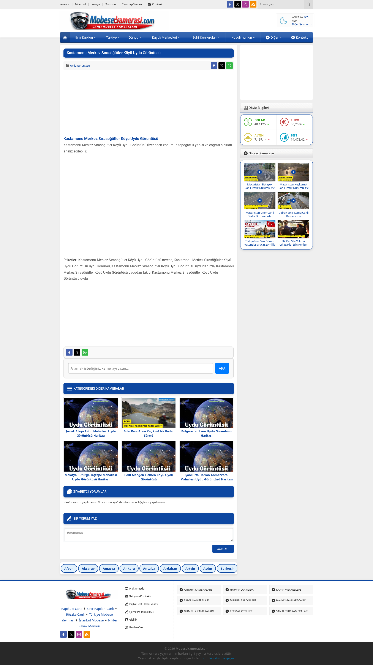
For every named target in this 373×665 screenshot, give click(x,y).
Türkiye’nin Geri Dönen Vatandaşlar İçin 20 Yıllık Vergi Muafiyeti (259, 244)
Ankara (129, 568)
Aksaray (88, 568)
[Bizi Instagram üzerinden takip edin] (245, 4)
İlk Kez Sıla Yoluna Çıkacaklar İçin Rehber (294, 242)
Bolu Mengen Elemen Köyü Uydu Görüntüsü (148, 477)
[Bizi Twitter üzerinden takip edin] (237, 4)
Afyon (69, 568)
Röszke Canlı (75, 614)
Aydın (207, 568)
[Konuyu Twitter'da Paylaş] (221, 65)
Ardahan (170, 568)
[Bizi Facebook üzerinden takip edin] (230, 4)
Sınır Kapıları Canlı (100, 608)
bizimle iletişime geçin (217, 658)
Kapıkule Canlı (71, 608)
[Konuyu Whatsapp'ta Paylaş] (229, 65)
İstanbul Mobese (91, 620)
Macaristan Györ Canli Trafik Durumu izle (260, 214)
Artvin (190, 568)
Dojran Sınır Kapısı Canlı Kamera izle (293, 214)
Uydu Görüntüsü (80, 65)
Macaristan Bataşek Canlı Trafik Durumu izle (260, 186)
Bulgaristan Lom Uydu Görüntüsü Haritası (206, 433)
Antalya (149, 568)
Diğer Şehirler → (302, 24)
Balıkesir (227, 568)
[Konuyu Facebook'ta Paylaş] (214, 65)
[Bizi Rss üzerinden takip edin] (253, 4)
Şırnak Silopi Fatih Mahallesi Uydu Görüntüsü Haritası (90, 433)
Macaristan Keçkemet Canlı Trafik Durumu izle (293, 186)
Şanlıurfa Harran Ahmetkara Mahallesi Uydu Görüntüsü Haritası (206, 477)
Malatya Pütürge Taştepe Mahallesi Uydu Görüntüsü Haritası (91, 477)
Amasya (109, 568)
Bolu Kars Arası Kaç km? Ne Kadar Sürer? (148, 433)
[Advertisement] (148, 103)
